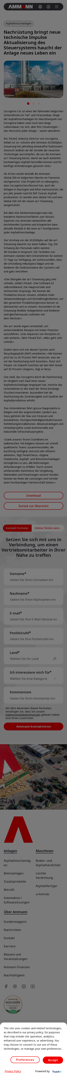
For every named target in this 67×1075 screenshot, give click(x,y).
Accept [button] (53, 1060)
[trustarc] (56, 1071)
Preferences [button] (25, 1060)
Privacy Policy (13, 1071)
